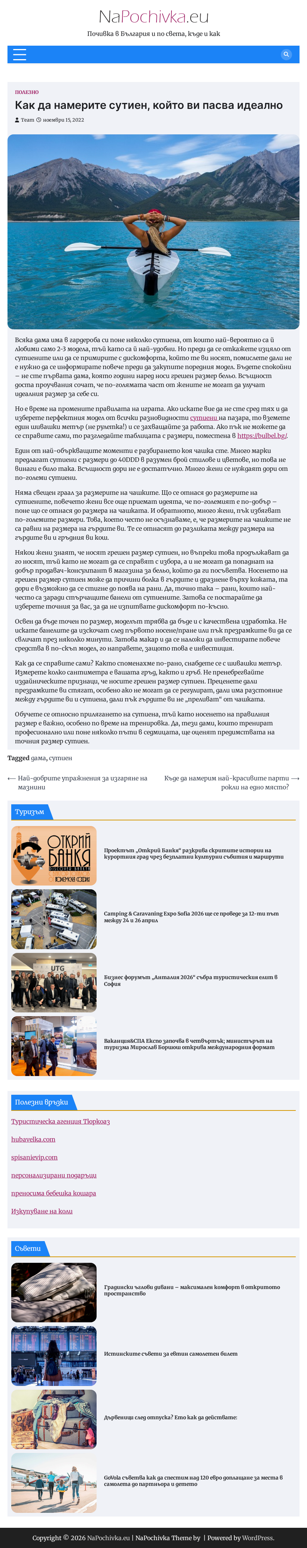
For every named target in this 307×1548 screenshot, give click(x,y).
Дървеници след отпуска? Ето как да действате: (170, 1417)
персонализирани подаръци (54, 1175)
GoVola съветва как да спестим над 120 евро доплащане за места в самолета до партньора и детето (193, 1481)
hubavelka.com (33, 1139)
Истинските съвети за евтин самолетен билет (171, 1354)
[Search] (286, 54)
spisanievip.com (34, 1157)
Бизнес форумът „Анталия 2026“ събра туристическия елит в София (190, 980)
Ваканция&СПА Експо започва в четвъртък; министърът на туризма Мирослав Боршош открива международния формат (189, 1044)
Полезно (27, 92)
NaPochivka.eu (108, 1538)
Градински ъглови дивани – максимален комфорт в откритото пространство (192, 1290)
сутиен (60, 758)
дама (38, 758)
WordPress (257, 1538)
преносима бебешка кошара (53, 1193)
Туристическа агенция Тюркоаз (60, 1121)
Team (27, 120)
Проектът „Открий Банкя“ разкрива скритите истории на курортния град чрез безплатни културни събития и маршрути (194, 853)
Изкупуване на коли (42, 1211)
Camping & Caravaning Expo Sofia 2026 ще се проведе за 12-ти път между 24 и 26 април (191, 917)
